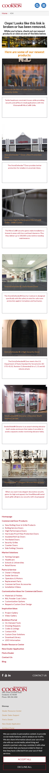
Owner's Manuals (12, 572)
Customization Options (15, 601)
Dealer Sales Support (10, 715)
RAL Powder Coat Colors (16, 598)
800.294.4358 (12, 697)
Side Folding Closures (14, 548)
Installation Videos (13, 587)
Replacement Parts (13, 581)
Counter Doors (11, 545)
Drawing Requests (13, 625)
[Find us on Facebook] (2, 675)
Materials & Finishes (13, 595)
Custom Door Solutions (15, 634)
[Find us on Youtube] (6, 675)
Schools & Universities (14, 562)
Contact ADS (10, 631)
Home (4, 13)
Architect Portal (8, 728)
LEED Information (12, 640)
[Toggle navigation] (43, 5)
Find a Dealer (8, 653)
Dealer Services (11, 575)
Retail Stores (10, 565)
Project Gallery (11, 612)
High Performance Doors (16, 531)
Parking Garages (12, 556)
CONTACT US (39, 675)
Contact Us (7, 657)
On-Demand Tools (13, 623)
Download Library (12, 637)
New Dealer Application (11, 724)
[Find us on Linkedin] (9, 675)
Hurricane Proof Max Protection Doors (22, 533)
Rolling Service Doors (14, 528)
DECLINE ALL (24, 767)
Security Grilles (11, 542)
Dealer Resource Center (11, 711)
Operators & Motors (14, 578)
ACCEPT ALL (24, 759)
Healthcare (10, 559)
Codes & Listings (12, 628)
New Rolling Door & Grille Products (20, 525)
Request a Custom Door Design (18, 604)
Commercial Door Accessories (18, 584)
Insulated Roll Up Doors (15, 536)
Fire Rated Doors (12, 539)
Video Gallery (11, 615)
